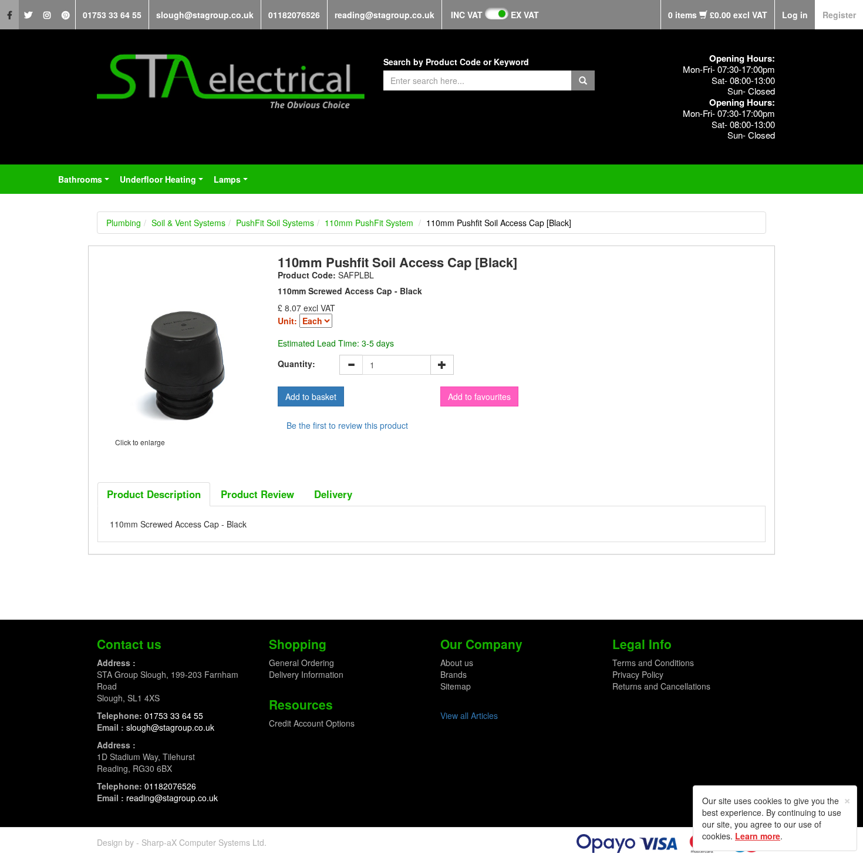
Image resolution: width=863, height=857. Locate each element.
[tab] (153, 494)
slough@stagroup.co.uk (205, 15)
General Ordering (301, 662)
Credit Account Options (312, 723)
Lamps (233, 182)
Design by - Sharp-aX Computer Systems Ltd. (182, 842)
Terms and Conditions (653, 662)
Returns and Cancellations (661, 686)
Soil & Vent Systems (188, 222)
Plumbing (123, 222)
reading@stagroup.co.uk (384, 15)
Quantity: (296, 363)
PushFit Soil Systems (275, 222)
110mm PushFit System (369, 222)
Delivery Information (306, 674)
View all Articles (469, 715)
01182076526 (294, 15)
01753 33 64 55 (112, 15)
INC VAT (467, 15)
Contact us (129, 644)
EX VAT (525, 15)
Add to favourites (479, 396)
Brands (453, 674)
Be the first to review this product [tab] (347, 425)
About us (456, 662)
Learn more (757, 836)
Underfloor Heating (164, 182)
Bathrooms (86, 182)
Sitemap (455, 686)
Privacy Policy (637, 674)
